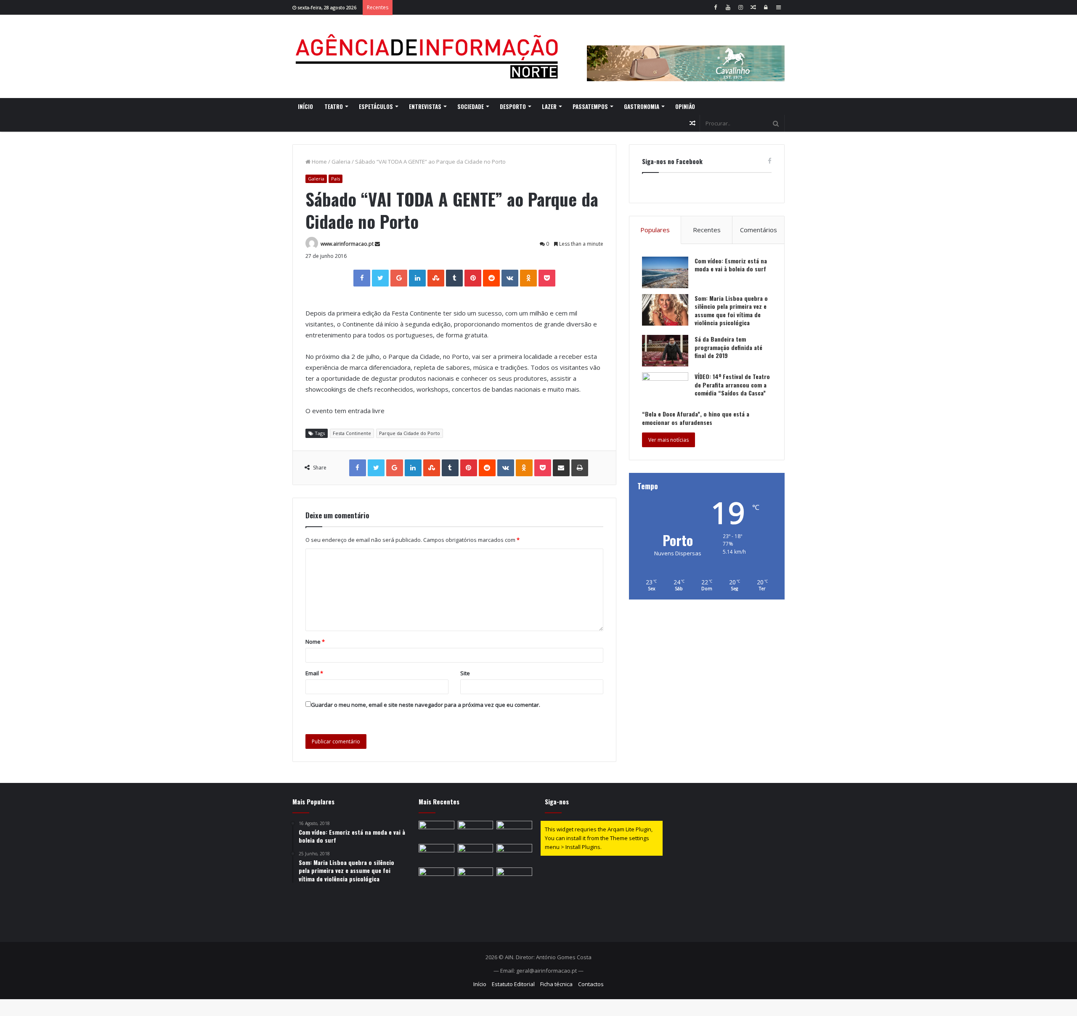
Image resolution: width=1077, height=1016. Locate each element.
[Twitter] (380, 278)
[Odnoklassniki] (528, 278)
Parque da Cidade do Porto (409, 433)
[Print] (579, 467)
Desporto (513, 106)
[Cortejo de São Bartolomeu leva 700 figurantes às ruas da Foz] (436, 831)
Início (305, 106)
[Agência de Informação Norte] (429, 56)
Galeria (341, 161)
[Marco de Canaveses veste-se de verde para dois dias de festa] (436, 877)
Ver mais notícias (668, 439)
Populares (655, 229)
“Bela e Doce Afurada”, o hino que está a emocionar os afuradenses (695, 418)
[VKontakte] (509, 278)
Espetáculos (376, 106)
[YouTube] (728, 7)
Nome (315, 641)
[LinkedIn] (417, 278)
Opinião (685, 106)
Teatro (333, 106)
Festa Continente (352, 433)
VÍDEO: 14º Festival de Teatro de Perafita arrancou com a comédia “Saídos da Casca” (732, 384)
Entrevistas (425, 106)
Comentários (758, 229)
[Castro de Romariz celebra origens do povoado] (475, 854)
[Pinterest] (472, 278)
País (335, 178)
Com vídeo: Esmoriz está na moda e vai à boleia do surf (731, 264)
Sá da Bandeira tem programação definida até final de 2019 (728, 347)
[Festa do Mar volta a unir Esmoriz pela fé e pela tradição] (475, 831)
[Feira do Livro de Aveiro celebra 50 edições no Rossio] (436, 854)
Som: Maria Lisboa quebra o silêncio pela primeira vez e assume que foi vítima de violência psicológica (731, 310)
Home (318, 161)
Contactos (591, 984)
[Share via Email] (561, 467)
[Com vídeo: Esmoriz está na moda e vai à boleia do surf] (665, 272)
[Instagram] (740, 7)
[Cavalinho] (686, 52)
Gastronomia (641, 106)
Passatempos (590, 106)
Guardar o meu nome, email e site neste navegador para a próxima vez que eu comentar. (425, 704)
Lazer (549, 106)
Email (314, 673)
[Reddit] (491, 278)
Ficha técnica (556, 984)
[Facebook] (715, 7)
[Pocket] (546, 278)
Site (465, 673)
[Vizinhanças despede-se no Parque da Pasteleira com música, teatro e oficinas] (514, 831)
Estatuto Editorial (513, 984)
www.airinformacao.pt (347, 243)
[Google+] (398, 278)
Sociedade (470, 106)
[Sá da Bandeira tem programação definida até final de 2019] (665, 350)
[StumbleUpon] (435, 278)
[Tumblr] (454, 278)
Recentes (707, 229)
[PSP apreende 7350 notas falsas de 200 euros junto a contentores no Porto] (514, 877)
